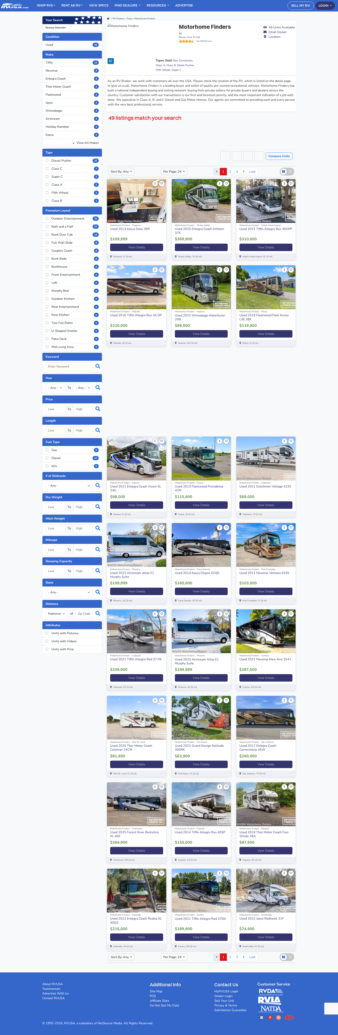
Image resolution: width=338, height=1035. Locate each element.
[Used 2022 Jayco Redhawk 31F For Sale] (266, 890)
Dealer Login (223, 996)
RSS (153, 996)
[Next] (243, 171)
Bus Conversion (182, 60)
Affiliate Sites (159, 1001)
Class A (160, 65)
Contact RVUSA (53, 998)
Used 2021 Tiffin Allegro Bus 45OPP (265, 229)
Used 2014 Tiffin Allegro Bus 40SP (200, 832)
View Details (136, 247)
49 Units (282, 27)
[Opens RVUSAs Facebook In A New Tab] (261, 1017)
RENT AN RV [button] (70, 5)
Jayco (71, 103)
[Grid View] (283, 171)
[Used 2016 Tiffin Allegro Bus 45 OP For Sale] (136, 287)
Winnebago (71, 111)
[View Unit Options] (155, 183)
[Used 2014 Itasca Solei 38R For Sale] (136, 201)
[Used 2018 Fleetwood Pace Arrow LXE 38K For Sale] (266, 287)
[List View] (290, 171)
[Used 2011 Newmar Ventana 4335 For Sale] (266, 545)
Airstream (71, 119)
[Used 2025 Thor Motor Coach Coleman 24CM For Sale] (136, 718)
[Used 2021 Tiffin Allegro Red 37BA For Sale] (201, 890)
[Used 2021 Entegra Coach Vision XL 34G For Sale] (136, 458)
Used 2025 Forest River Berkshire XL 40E (134, 834)
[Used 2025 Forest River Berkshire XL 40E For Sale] (136, 804)
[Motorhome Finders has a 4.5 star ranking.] (187, 41)
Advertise (184, 5)
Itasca (71, 135)
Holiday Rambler (71, 127)
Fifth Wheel (163, 70)
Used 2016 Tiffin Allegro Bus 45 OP (136, 315)
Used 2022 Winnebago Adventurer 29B (200, 317)
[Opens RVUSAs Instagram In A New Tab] (278, 1017)
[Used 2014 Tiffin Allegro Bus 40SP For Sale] (201, 804)
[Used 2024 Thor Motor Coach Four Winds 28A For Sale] (266, 804)
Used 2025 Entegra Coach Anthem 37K (199, 231)
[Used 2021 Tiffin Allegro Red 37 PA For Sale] (136, 631)
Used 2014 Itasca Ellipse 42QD (197, 573)
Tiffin (71, 62)
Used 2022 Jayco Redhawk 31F (261, 918)
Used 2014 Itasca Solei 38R (130, 229)
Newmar (71, 70)
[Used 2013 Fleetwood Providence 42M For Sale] (201, 458)
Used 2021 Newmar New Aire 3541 (265, 659)
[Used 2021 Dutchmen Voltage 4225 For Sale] (266, 458)
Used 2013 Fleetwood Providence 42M (199, 488)
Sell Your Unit (224, 1001)
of (71, 614)
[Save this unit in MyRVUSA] (162, 183)
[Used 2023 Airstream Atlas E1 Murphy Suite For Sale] (136, 545)
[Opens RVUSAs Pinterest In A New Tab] (270, 1017)
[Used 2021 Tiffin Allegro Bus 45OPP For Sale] (266, 201)
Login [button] (324, 6)
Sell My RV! (300, 6)
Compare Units (279, 156)
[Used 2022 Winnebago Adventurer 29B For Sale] (201, 287)
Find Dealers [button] (126, 5)
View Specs (98, 5)
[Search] (96, 366)
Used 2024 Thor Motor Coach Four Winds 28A (264, 834)
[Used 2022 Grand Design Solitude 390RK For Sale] (201, 718)
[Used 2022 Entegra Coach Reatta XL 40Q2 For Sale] (136, 890)
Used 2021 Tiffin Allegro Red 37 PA (136, 659)
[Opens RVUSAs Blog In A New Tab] (289, 1017)
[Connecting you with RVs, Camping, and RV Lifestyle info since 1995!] (14, 5)
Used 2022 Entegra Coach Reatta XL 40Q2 (136, 920)
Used (71, 45)
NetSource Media (110, 1023)
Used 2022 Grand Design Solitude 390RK (199, 748)
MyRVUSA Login (226, 991)
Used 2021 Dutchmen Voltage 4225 (265, 486)
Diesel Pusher (185, 65)
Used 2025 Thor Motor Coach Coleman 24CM (131, 748)
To (69, 388)
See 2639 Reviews (204, 41)
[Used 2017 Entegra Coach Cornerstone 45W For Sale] (266, 718)
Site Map (156, 991)
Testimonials (51, 989)
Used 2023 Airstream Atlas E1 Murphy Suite (132, 575)
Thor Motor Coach (71, 87)
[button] (279, 32)
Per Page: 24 (172, 171)
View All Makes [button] (87, 143)
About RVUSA (52, 984)
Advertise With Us (55, 993)
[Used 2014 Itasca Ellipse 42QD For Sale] (201, 545)
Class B (171, 65)
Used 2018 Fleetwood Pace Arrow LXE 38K (264, 317)
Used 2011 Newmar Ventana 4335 (264, 573)
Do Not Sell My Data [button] (164, 1005)
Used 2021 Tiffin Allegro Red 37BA (200, 919)
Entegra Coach (71, 79)
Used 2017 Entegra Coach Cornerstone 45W (257, 748)
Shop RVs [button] (45, 5)
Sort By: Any (120, 171)
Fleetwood (71, 95)
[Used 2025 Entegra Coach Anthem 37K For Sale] (201, 201)
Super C (176, 70)
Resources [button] (157, 5)
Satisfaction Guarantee (230, 1010)
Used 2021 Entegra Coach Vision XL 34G (135, 488)
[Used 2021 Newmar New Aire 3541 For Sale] (266, 631)
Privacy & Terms (225, 1005)
